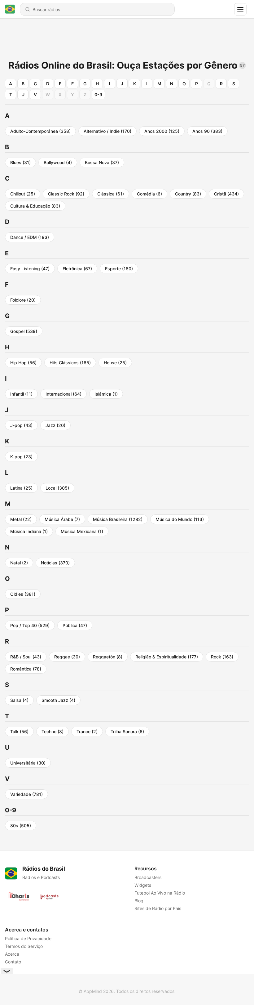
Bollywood (58, 162)
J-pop (21, 425)
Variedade (26, 794)
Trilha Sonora (127, 731)
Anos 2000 (161, 131)
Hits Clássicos (70, 362)
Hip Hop (23, 362)
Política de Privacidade (28, 938)
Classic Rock (66, 193)
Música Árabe (62, 519)
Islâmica (106, 394)
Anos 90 (207, 131)
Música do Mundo (179, 519)
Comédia (149, 193)
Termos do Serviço (24, 946)
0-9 (98, 94)
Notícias (55, 562)
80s (20, 825)
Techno (53, 731)
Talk (19, 731)
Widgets (142, 885)
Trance (87, 731)
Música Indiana (29, 531)
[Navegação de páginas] (240, 9)
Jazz (55, 425)
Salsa (19, 700)
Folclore (23, 300)
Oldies (22, 594)
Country (188, 193)
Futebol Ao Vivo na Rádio (159, 892)
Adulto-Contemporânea (40, 131)
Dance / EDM (29, 237)
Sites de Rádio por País (157, 908)
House (115, 362)
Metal (21, 519)
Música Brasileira (117, 519)
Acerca (12, 954)
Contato (13, 961)
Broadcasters (147, 877)
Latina (21, 488)
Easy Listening (30, 268)
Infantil (21, 394)
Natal (19, 562)
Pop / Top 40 (30, 625)
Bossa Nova (102, 162)
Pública (75, 625)
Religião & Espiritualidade (166, 656)
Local (57, 488)
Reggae (67, 656)
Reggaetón (107, 656)
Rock (222, 656)
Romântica (25, 668)
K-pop (21, 456)
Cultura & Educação (35, 206)
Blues (20, 162)
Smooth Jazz (58, 700)
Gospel (23, 331)
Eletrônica (77, 268)
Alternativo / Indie (107, 131)
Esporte (119, 268)
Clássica (110, 193)
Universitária (28, 762)
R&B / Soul (25, 656)
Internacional (63, 394)
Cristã (226, 193)
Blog (138, 900)
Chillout (22, 193)
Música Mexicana (82, 531)
